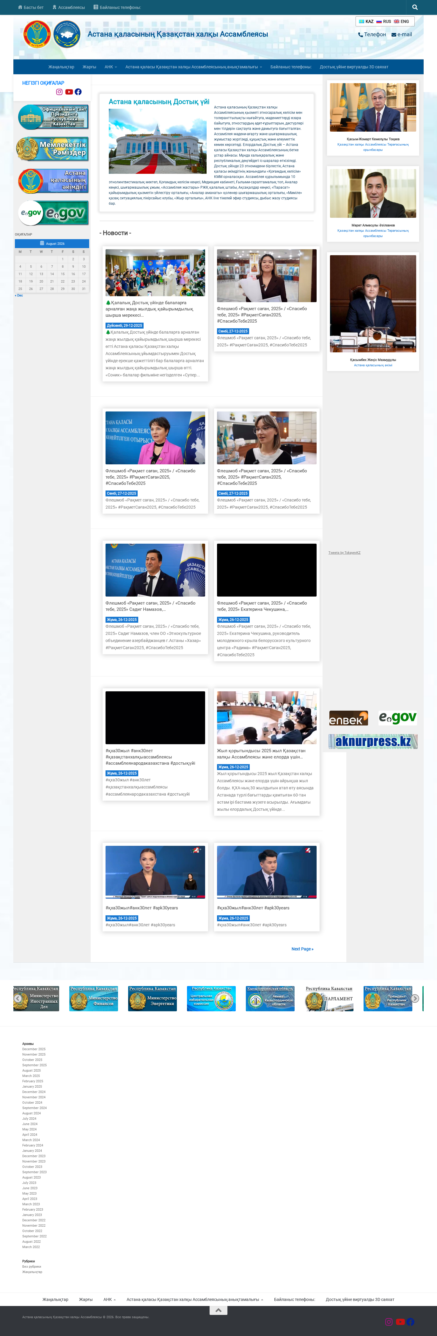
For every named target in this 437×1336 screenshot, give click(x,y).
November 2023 (33, 1161)
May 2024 (29, 1129)
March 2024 (31, 1140)
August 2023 (31, 1177)
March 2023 (31, 1204)
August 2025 (31, 1070)
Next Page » (303, 949)
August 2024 (31, 1113)
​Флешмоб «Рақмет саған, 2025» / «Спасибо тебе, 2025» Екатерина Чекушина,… (262, 606)
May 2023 (29, 1193)
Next (415, 998)
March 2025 (31, 1076)
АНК (109, 66)
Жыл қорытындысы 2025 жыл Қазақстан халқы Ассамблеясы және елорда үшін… (261, 754)
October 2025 (32, 1060)
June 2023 (29, 1188)
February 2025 (32, 1081)
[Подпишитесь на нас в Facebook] (78, 91)
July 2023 (29, 1183)
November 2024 (33, 1097)
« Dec (19, 295)
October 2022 (32, 1231)
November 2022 (33, 1226)
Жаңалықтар (61, 66)
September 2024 (34, 1108)
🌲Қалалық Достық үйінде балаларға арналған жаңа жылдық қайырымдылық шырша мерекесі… (149, 309)
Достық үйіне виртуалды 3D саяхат (354, 66)
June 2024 (29, 1124)
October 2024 (32, 1103)
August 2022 (31, 1242)
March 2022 (31, 1247)
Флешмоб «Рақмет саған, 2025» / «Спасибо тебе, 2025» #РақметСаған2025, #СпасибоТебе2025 (262, 315)
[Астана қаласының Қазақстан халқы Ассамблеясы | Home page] (52, 34)
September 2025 (34, 1065)
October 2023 (32, 1167)
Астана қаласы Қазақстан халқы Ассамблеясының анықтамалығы (191, 66)
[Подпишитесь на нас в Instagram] (59, 91)
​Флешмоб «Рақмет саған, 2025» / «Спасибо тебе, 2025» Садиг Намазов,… (151, 606)
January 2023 (32, 1215)
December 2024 (33, 1092)
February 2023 (32, 1210)
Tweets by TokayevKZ (344, 553)
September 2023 (34, 1172)
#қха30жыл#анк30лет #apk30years (142, 908)
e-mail (404, 34)
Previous (17, 998)
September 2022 (34, 1236)
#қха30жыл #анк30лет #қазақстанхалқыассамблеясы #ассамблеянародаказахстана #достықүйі (150, 757)
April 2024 (29, 1135)
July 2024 (29, 1119)
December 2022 (33, 1220)
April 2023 (29, 1199)
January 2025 (32, 1087)
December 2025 (33, 1049)
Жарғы (89, 66)
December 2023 (33, 1156)
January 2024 (32, 1151)
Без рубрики (31, 1267)
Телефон (374, 34)
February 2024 (32, 1145)
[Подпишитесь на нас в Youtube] (68, 91)
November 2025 (33, 1054)
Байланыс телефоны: (291, 66)
